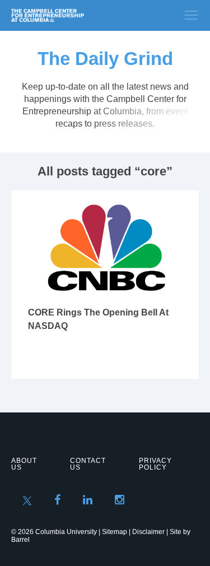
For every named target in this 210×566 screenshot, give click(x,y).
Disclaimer (148, 532)
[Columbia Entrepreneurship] (71, 15)
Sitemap (114, 532)
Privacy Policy (155, 464)
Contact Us (88, 464)
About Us (24, 464)
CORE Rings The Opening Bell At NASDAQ (98, 319)
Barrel (20, 540)
